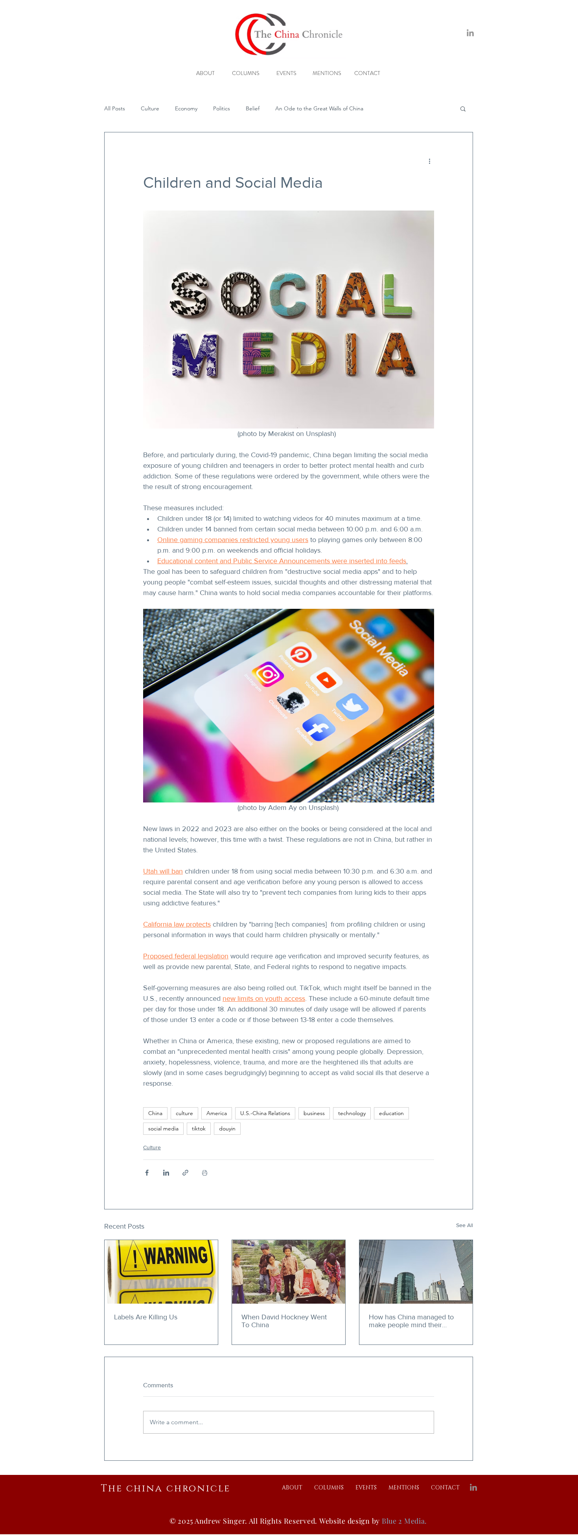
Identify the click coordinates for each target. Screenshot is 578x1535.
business (314, 1113)
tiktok (199, 1128)
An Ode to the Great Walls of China (319, 108)
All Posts (114, 108)
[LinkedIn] (470, 33)
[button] (463, 108)
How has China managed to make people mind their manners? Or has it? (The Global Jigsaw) (411, 1321)
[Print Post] (204, 1172)
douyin (227, 1128)
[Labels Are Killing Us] (161, 1272)
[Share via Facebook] (147, 1172)
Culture (150, 108)
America (216, 1113)
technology (352, 1113)
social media (163, 1128)
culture (184, 1113)
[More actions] (429, 160)
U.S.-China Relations (265, 1113)
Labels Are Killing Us (145, 1317)
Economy (186, 108)
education (391, 1113)
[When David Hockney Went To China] (288, 1272)
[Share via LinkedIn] (166, 1172)
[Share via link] (185, 1172)
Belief (253, 108)
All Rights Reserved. (284, 1521)
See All (464, 1225)
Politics (221, 108)
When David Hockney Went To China (284, 1321)
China (155, 1113)
